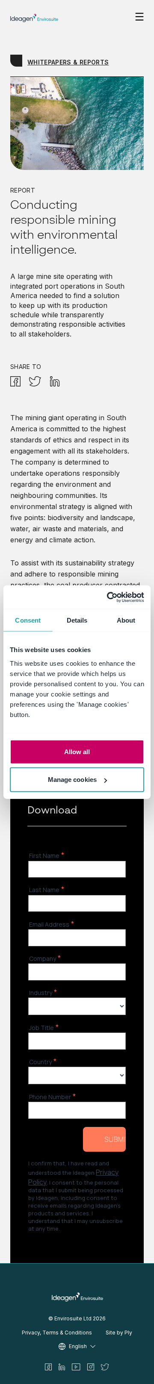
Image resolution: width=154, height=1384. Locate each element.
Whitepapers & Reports (68, 62)
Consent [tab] (28, 620)
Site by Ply (119, 1332)
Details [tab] (77, 620)
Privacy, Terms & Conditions (57, 1332)
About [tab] (126, 620)
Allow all (77, 751)
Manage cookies (72, 779)
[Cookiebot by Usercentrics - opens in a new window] (108, 597)
